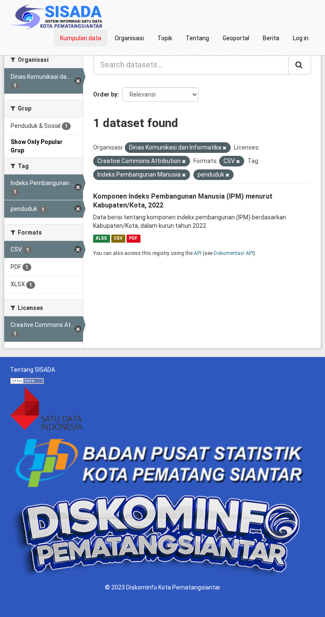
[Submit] (299, 65)
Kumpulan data (80, 38)
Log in (300, 38)
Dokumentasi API (233, 253)
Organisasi (129, 38)
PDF (133, 238)
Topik (164, 38)
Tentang (197, 38)
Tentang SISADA (32, 369)
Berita (271, 38)
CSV (118, 238)
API (197, 253)
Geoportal (236, 38)
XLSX (101, 238)
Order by (105, 94)
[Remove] (224, 148)
